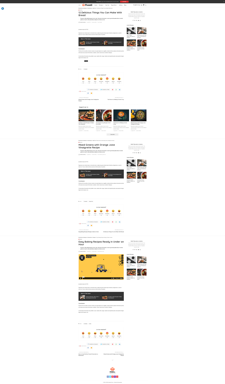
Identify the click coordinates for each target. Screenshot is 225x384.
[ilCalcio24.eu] (87, 5)
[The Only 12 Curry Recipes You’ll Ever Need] (112, 43)
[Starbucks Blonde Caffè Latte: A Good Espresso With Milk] (141, 30)
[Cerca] (145, 5)
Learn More (124, 1)
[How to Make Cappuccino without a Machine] (131, 30)
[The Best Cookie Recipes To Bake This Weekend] (90, 43)
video (103, 251)
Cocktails (100, 22)
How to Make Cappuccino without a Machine (131, 36)
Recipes (80, 239)
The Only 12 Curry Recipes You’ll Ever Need (140, 49)
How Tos (80, 142)
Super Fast (104, 154)
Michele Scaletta (83, 22)
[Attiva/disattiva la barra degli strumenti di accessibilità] (2, 8)
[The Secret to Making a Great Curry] (121, 115)
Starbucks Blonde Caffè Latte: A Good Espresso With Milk (141, 36)
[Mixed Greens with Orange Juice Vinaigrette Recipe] (139, 115)
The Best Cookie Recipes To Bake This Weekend (131, 49)
